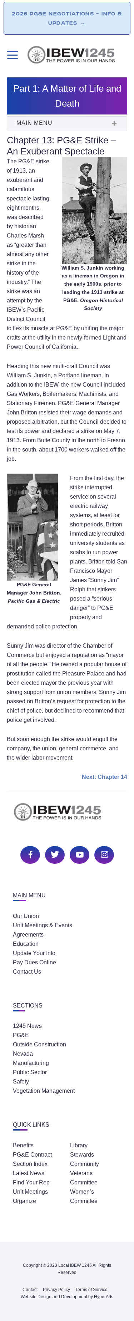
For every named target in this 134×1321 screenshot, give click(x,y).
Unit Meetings (30, 1192)
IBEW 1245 (67, 815)
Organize (24, 1201)
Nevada (23, 1054)
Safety (21, 1081)
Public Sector (30, 1072)
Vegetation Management (44, 1091)
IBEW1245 (77, 56)
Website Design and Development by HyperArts (67, 1296)
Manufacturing (31, 1063)
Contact (30, 1289)
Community (84, 1164)
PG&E (21, 1035)
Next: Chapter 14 (104, 777)
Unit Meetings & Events (42, 925)
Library (79, 1145)
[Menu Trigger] (11, 55)
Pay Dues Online (34, 962)
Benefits (23, 1145)
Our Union (26, 916)
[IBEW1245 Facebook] (29, 854)
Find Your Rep (31, 1182)
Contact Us (27, 972)
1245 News (27, 1026)
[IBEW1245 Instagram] (103, 854)
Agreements (28, 935)
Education (26, 944)
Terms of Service (91, 1289)
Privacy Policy (56, 1289)
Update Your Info (34, 953)
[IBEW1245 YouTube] (78, 854)
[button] (67, 124)
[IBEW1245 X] (54, 854)
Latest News (28, 1173)
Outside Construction (39, 1044)
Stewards (82, 1155)
